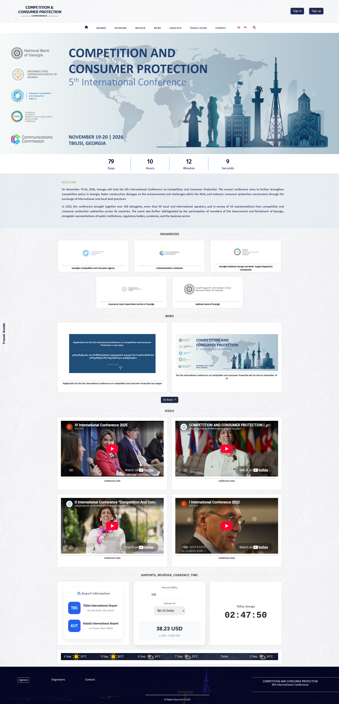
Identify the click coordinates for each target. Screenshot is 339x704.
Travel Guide (198, 28)
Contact (220, 28)
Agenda (101, 28)
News (157, 28)
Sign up (316, 11)
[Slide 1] (169, 143)
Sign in (297, 11)
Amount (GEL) (169, 587)
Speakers (120, 28)
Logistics (175, 28)
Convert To (170, 603)
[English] (238, 26)
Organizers (58, 679)
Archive (140, 28)
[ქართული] (245, 26)
